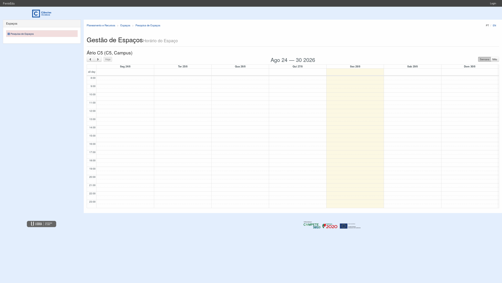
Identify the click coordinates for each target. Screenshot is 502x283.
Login (493, 3)
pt (487, 25)
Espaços (125, 25)
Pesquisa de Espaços (148, 25)
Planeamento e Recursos (101, 25)
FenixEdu (9, 3)
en (494, 25)
